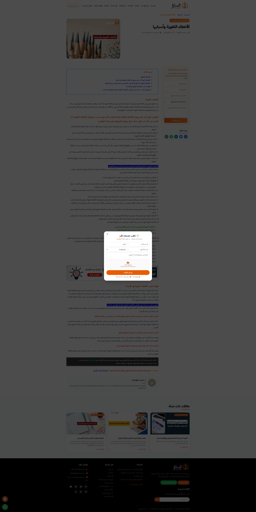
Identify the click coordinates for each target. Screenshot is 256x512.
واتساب (118, 239)
